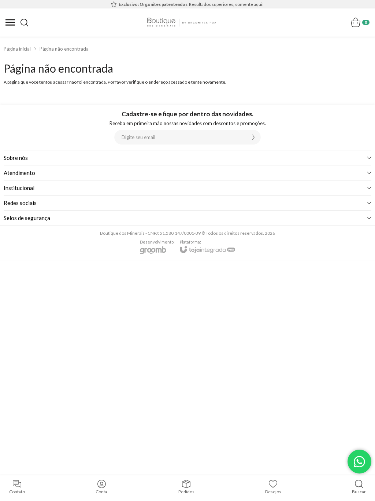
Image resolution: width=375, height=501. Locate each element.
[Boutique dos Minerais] (181, 22)
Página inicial (17, 49)
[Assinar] (253, 137)
